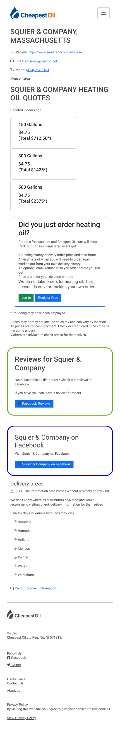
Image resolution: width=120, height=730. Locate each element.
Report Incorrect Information (35, 588)
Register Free (48, 298)
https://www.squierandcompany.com (55, 52)
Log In (26, 298)
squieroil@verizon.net (41, 61)
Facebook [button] (18, 658)
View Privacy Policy (21, 718)
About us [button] (13, 691)
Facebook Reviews (36, 404)
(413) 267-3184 (37, 70)
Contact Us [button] (15, 683)
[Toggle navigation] (103, 13)
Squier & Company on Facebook (46, 464)
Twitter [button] (15, 665)
